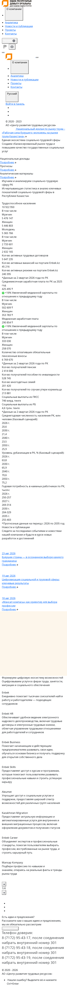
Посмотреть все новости (15, 542)
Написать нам (10, 928)
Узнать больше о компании (16, 155)
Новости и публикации (19, 26)
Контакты (11, 33)
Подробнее (8, 200)
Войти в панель (15, 104)
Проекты (10, 30)
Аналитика (11, 22)
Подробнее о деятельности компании (21, 689)
